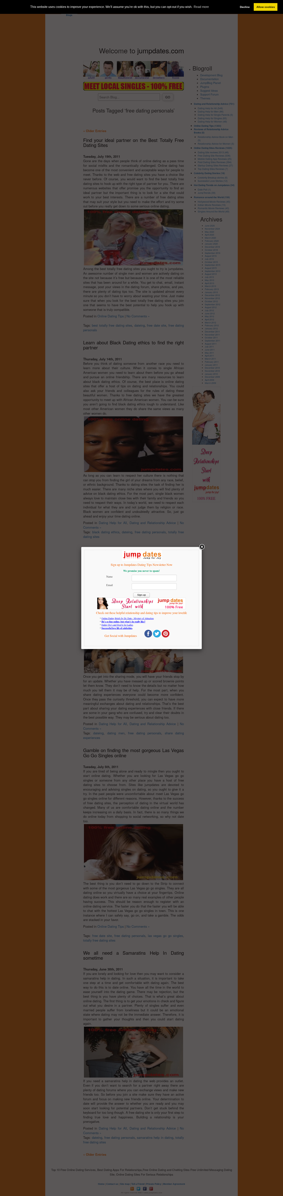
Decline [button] (245, 6)
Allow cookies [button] (265, 6)
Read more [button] (201, 6)
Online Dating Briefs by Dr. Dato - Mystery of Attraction (127, 618)
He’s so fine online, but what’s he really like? (123, 621)
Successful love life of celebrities (116, 628)
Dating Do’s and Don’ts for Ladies (117, 624)
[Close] (201, 546)
